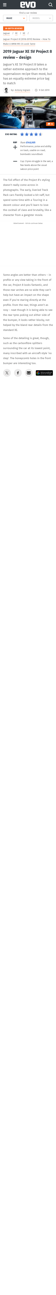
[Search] (50, 4)
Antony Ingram (22, 90)
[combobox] (5, 18)
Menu (4, 5)
